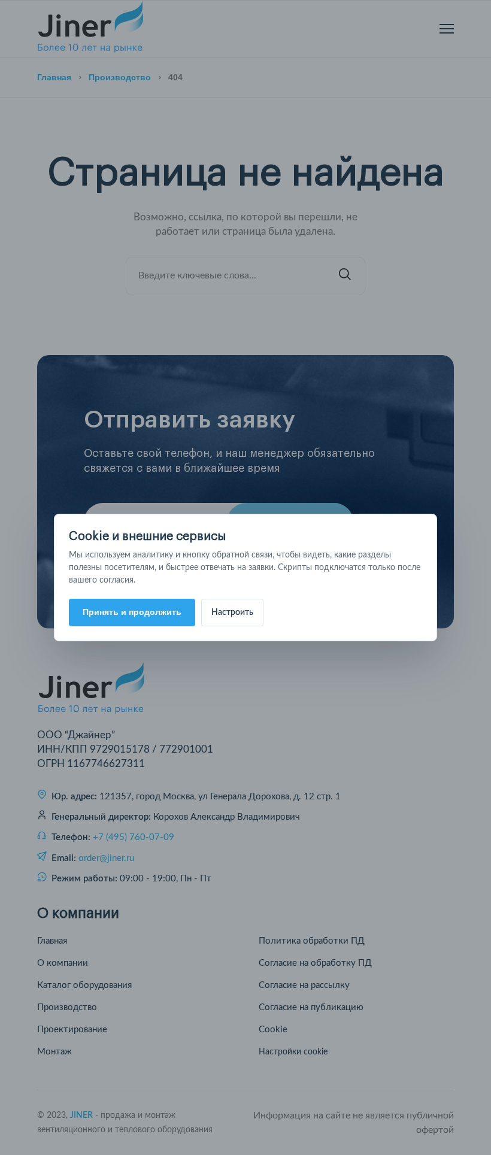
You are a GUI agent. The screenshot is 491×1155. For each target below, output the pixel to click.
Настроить (232, 612)
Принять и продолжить (132, 612)
